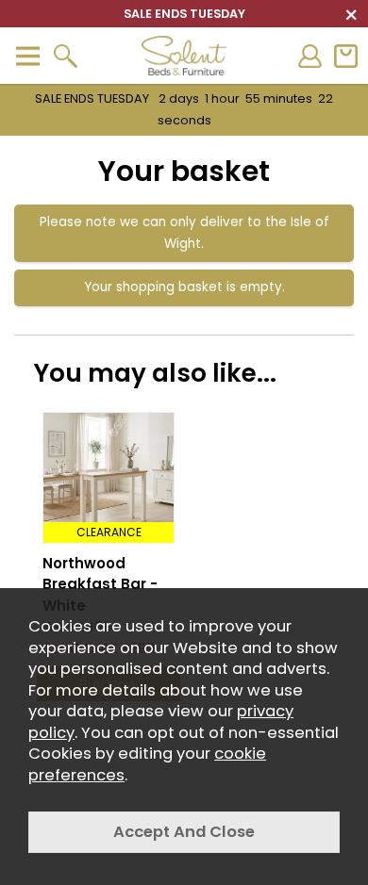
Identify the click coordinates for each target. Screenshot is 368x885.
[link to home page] (184, 55)
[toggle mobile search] (65, 56)
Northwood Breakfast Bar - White (100, 584)
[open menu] (27, 56)
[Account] (309, 56)
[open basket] (345, 56)
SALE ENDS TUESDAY (184, 109)
